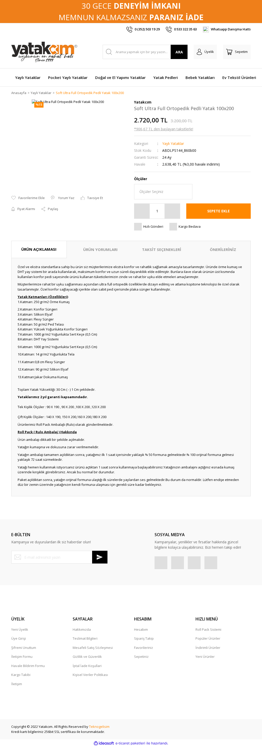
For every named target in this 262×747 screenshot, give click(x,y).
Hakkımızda (82, 629)
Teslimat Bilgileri (85, 638)
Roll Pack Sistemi (208, 629)
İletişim (16, 684)
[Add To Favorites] (28, 198)
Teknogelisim (99, 726)
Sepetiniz (141, 656)
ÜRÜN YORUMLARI (100, 249)
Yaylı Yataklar (173, 143)
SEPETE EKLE (218, 211)
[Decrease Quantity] (142, 211)
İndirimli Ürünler (207, 647)
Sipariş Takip (144, 638)
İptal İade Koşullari (87, 665)
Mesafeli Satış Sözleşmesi (93, 647)
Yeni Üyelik (19, 629)
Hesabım (141, 629)
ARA (179, 52)
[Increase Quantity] (172, 211)
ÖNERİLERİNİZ (223, 249)
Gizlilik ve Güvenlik (87, 656)
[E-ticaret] (130, 743)
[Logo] (44, 52)
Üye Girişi (18, 638)
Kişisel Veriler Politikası (90, 674)
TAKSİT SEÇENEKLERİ (161, 249)
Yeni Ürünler (205, 656)
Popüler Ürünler (207, 638)
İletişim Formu (21, 656)
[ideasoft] (104, 743)
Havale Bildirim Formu (28, 665)
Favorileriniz (143, 647)
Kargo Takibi (20, 674)
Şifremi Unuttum (23, 647)
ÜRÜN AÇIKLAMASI (39, 249)
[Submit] (99, 557)
